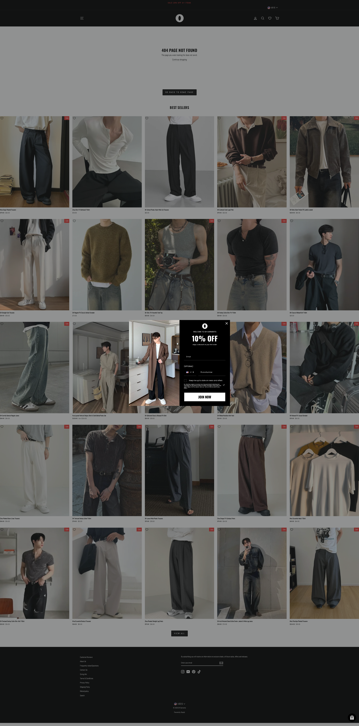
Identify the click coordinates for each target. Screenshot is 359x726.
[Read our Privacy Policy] (223, 385)
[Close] (226, 323)
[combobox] (190, 372)
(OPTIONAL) (188, 366)
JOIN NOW (204, 396)
